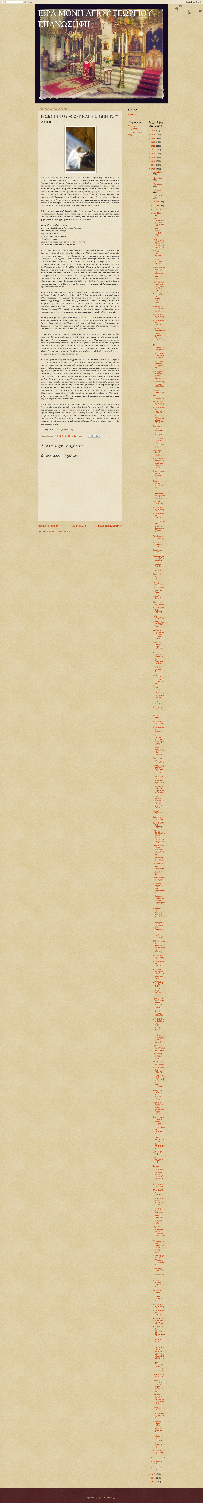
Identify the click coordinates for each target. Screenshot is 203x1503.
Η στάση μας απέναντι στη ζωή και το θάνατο (158, 789)
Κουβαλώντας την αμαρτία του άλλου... (159, 695)
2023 (153, 142)
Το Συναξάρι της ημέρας (158, 316)
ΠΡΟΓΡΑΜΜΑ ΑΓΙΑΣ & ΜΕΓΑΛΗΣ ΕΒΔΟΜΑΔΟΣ (158, 849)
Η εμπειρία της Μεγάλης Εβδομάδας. (159, 384)
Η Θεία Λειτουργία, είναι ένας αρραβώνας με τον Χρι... (159, 1366)
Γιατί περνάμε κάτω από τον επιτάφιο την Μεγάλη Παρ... (159, 286)
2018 (153, 161)
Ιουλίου (156, 202)
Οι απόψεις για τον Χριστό (159, 879)
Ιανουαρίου (157, 1467)
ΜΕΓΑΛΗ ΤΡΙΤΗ (156, 716)
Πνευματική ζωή (157, 873)
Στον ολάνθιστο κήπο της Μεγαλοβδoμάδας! (158, 739)
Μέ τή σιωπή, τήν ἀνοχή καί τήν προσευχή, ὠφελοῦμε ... (158, 1175)
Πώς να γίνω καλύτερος (158, 583)
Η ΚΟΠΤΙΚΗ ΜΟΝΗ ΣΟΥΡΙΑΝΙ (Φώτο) (158, 1201)
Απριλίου (157, 213)
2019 (153, 157)
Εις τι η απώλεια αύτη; (157, 544)
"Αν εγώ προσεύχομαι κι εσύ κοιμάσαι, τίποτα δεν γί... (158, 1385)
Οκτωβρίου (157, 184)
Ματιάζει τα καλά (157, 1222)
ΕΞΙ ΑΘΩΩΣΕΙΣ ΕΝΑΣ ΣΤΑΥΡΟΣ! (158, 419)
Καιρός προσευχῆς (158, 397)
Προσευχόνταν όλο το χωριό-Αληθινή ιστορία (159, 298)
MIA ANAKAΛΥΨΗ (158, 1160)
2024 (153, 138)
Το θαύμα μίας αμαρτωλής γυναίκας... (158, 309)
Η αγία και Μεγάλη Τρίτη (157, 669)
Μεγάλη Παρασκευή (158, 391)
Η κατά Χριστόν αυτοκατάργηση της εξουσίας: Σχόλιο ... (158, 802)
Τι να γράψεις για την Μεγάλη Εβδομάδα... (159, 474)
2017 (153, 165)
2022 (153, 146)
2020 (153, 154)
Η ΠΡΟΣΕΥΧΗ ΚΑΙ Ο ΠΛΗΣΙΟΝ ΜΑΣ (159, 1130)
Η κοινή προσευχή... (159, 936)
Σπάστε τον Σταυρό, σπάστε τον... (157, 1283)
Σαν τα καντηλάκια (158, 702)
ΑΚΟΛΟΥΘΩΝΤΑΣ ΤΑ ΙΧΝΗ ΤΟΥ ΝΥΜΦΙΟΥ (158, 769)
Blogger (113, 1498)
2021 (153, 150)
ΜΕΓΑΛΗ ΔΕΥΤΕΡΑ (158, 812)
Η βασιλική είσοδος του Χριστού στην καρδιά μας (159, 900)
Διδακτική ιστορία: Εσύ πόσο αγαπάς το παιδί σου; (158, 1213)
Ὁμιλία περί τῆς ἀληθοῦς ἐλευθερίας (159, 1048)
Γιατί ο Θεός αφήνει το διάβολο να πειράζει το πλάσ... (158, 1399)
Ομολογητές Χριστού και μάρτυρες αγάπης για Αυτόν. (158, 634)
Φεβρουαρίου (158, 1461)
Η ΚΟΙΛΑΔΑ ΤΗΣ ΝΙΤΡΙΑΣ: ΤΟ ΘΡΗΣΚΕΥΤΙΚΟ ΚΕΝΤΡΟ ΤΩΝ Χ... (159, 1334)
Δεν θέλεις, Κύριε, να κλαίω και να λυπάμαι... (158, 430)
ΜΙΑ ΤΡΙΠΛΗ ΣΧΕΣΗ (158, 1153)
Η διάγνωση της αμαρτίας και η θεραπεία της (158, 1441)
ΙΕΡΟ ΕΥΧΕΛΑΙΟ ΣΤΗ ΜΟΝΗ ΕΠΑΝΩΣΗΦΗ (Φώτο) (158, 243)
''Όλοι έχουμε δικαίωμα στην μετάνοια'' (158, 645)
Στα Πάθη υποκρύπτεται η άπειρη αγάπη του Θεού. (158, 679)
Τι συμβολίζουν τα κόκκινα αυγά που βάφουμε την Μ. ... (159, 463)
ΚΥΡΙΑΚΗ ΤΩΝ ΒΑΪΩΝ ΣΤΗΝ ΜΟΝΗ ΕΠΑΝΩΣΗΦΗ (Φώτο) (159, 836)
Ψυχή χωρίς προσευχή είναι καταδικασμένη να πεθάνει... (158, 1108)
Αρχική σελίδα (78, 525)
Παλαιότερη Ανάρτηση (110, 525)
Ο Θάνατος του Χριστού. (157, 253)
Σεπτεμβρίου (158, 190)
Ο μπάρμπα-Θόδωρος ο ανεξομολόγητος (158, 364)
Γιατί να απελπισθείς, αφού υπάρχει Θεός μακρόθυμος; (159, 335)
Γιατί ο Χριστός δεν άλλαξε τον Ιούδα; (159, 355)
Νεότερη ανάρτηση (48, 525)
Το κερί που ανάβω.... (158, 551)
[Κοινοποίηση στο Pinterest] (99, 436)
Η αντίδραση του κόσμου (158, 859)
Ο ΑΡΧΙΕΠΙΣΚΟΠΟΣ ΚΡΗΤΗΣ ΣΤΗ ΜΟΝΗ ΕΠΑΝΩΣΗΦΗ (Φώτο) (159, 1351)
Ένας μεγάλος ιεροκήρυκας (159, 1375)
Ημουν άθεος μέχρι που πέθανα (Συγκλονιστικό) (159, 442)
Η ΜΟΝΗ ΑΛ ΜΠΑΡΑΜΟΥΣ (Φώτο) (158, 1321)
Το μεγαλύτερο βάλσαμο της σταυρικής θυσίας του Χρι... (159, 272)
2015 (153, 1474)
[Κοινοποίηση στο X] (94, 436)
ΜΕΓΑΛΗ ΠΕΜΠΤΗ (158, 503)
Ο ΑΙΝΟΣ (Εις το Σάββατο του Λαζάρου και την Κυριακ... (158, 1024)
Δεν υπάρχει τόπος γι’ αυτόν (158, 1056)
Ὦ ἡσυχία (157, 1166)
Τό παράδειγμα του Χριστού (159, 347)
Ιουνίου (156, 206)
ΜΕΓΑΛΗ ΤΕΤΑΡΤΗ (158, 597)
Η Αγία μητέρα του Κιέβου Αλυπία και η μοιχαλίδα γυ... (158, 1260)
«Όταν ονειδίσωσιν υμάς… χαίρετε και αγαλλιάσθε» (158, 1412)
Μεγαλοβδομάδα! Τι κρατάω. (158, 453)
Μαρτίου (157, 1457)
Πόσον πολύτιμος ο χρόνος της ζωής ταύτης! (158, 1037)
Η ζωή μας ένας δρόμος (159, 565)
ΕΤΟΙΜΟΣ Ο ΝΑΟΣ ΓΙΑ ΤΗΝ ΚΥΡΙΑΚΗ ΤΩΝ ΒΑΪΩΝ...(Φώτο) (158, 988)
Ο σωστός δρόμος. (157, 688)
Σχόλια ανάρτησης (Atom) (59, 531)
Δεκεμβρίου (158, 172)
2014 (153, 1478)
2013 (153, 1482)
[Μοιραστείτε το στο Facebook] (97, 436)
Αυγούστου (157, 196)
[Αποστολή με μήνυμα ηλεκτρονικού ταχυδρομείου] (89, 436)
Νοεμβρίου (157, 178)
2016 (153, 169)
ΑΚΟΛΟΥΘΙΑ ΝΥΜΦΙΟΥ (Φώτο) (158, 624)
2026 (153, 131)
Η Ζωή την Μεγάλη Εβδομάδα (158, 1013)
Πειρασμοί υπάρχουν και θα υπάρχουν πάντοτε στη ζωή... (159, 1232)
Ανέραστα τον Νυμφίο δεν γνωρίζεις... (158, 558)
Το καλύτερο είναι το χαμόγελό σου (158, 484)
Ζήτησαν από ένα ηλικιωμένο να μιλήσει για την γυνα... (158, 1246)
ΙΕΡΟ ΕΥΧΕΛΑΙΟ (158, 617)
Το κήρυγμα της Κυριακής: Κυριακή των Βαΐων (158, 912)
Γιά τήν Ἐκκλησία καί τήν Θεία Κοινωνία (159, 494)
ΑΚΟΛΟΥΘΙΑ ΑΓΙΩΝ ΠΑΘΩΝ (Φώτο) (158, 232)
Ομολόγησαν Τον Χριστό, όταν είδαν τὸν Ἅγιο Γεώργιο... (158, 1002)
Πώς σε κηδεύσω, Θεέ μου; (158, 261)
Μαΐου (156, 209)
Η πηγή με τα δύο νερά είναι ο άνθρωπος (158, 375)
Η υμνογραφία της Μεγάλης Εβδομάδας (158, 779)
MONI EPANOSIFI (135, 127)
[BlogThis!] (91, 436)
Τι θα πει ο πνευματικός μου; (159, 709)
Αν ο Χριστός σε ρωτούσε (158, 537)
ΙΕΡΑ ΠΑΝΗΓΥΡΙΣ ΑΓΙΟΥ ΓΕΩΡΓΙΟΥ (158, 222)
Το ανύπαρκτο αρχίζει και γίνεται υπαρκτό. (158, 1120)
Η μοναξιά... (158, 570)
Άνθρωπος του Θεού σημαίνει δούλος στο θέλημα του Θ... (159, 527)
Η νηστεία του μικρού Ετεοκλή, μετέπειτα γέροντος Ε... (158, 1427)
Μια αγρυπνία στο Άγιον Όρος (158, 590)
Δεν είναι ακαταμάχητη (159, 1299)
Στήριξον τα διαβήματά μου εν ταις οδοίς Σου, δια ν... (158, 973)
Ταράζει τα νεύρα (157, 1292)
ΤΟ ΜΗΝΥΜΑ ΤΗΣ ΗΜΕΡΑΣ (158, 322)
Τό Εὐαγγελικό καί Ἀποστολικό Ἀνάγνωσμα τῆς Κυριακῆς (159, 946)
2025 (153, 135)
